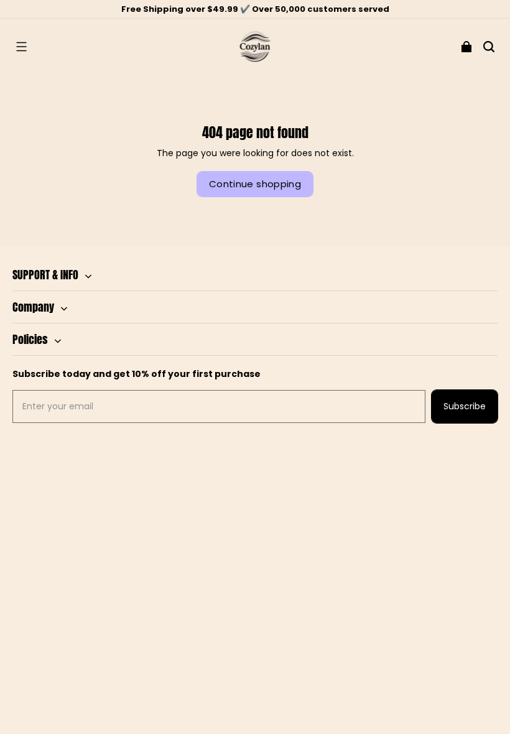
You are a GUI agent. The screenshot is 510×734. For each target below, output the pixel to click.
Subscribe (464, 406)
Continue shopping (255, 183)
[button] (21, 46)
